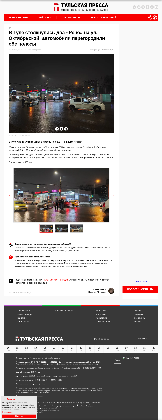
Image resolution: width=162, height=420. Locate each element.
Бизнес (137, 321)
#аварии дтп (95, 50)
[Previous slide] (10, 195)
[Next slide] (113, 195)
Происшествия (103, 321)
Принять (19, 416)
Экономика (139, 318)
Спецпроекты (71, 17)
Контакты (22, 318)
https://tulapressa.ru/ (52, 358)
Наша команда (24, 314)
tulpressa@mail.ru (38, 384)
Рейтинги (45, 17)
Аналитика (101, 310)
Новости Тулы (18, 17)
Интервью (101, 314)
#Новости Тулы (108, 50)
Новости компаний (103, 17)
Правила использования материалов (30, 396)
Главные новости (64, 310)
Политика (138, 314)
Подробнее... (7, 412)
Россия (137, 310)
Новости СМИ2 (140, 281)
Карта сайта (23, 321)
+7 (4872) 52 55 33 (100, 339)
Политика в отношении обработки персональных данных (38, 410)
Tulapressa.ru (23, 310)
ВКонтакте (142, 339)
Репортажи (101, 318)
